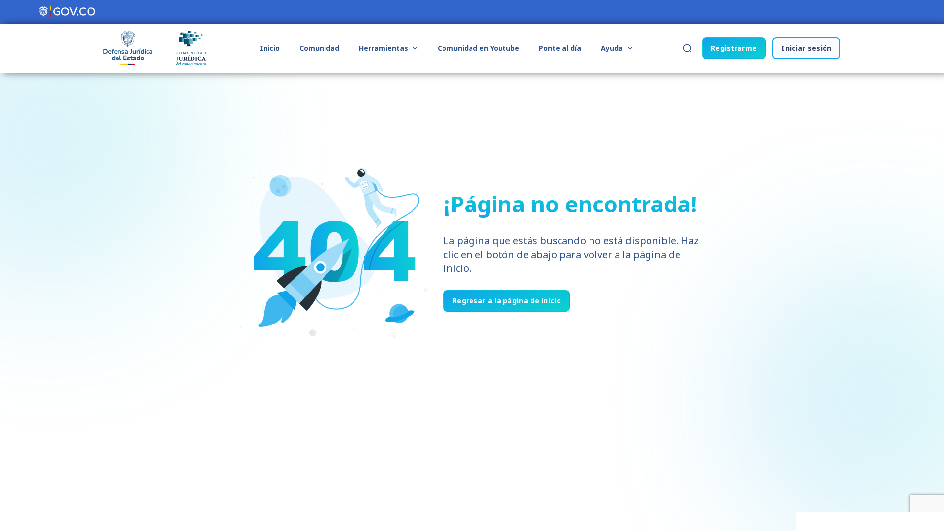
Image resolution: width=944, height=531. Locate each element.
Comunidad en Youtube (478, 48)
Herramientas (383, 48)
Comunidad (319, 48)
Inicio (270, 48)
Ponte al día (560, 48)
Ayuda (612, 48)
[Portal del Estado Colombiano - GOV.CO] (67, 11)
